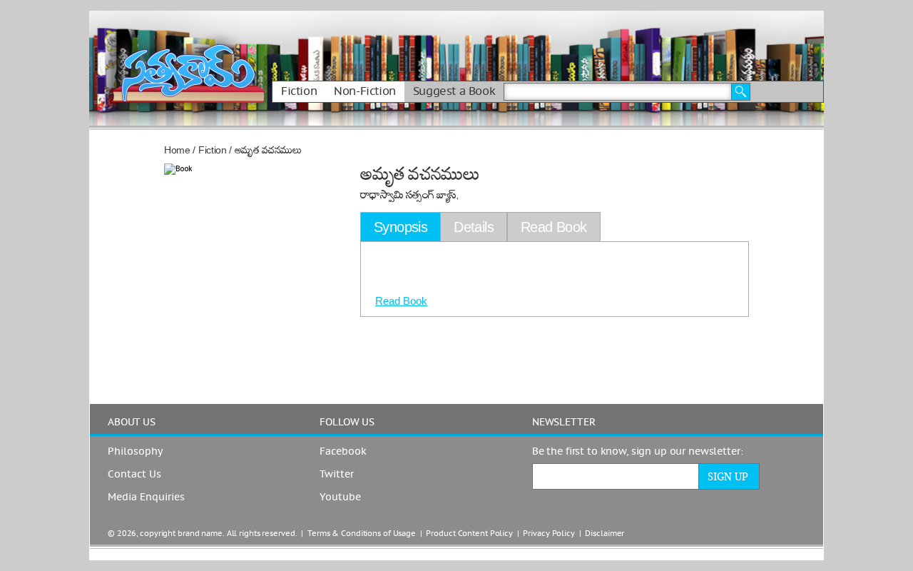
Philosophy (135, 452)
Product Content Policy (469, 533)
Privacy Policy (548, 533)
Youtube (340, 497)
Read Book (401, 301)
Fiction (299, 91)
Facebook (343, 452)
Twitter (337, 474)
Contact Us (134, 474)
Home (177, 150)
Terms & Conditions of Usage (361, 533)
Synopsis (400, 227)
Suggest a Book (454, 91)
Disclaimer (604, 533)
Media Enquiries (146, 497)
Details (474, 227)
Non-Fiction (365, 91)
